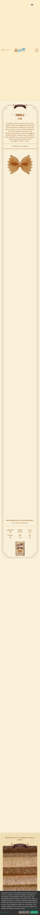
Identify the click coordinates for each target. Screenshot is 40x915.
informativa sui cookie (32, 908)
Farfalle (20, 115)
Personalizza (5, 912)
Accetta (34, 912)
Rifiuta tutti (24, 912)
